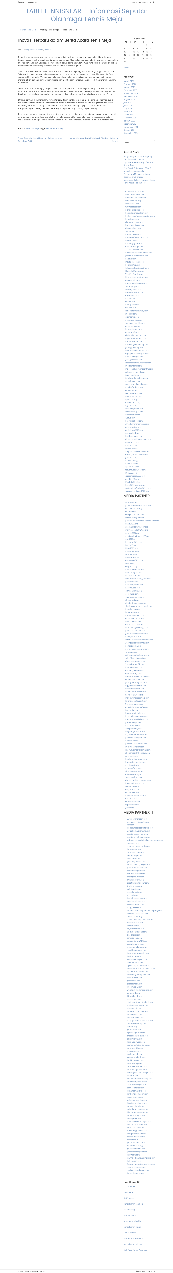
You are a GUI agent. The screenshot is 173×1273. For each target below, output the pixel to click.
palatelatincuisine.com (137, 867)
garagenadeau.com (133, 359)
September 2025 (131, 96)
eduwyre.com (131, 390)
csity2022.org (131, 566)
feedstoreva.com (132, 786)
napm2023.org (131, 463)
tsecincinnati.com (132, 575)
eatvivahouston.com (136, 873)
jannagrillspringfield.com (136, 682)
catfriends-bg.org (133, 200)
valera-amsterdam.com (137, 1100)
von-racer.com (131, 652)
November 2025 (131, 93)
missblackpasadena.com (137, 913)
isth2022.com (131, 502)
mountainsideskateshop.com (140, 1078)
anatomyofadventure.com (138, 1045)
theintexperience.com (134, 194)
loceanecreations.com (136, 1091)
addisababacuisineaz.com (138, 1170)
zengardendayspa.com (137, 947)
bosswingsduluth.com (135, 713)
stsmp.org (129, 231)
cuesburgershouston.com (138, 837)
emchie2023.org (132, 533)
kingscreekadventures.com (137, 277)
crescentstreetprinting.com (139, 846)
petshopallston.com (136, 901)
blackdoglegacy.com (136, 870)
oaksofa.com (131, 798)
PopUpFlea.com (132, 304)
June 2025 (128, 105)
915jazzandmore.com (134, 704)
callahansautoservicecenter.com (139, 639)
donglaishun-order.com (135, 691)
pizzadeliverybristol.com (136, 630)
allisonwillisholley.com (136, 1023)
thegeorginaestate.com (135, 731)
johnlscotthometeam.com (136, 378)
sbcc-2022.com (131, 448)
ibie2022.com (131, 445)
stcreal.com (130, 301)
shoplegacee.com (133, 289)
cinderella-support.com (135, 335)
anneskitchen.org (135, 916)
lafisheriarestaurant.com (136, 701)
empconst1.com (132, 332)
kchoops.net (132, 1075)
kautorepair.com (132, 612)
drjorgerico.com (132, 317)
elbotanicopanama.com (135, 603)
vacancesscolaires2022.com (137, 491)
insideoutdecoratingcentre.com (139, 369)
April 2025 (128, 111)
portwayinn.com (134, 1029)
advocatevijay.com (133, 427)
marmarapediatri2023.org (136, 530)
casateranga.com (134, 999)
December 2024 (130, 124)
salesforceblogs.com (134, 246)
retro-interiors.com (133, 393)
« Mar (126, 67)
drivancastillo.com (135, 1048)
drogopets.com (132, 789)
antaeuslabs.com (132, 280)
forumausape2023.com (135, 469)
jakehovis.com (131, 710)
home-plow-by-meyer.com (138, 864)
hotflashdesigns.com (134, 356)
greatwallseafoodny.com (138, 883)
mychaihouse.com (133, 725)
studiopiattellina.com (134, 679)
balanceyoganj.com (133, 243)
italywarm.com (133, 1154)
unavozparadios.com (134, 597)
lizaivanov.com (133, 858)
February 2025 (130, 117)
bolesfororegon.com (136, 1115)
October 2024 (129, 130)
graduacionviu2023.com (137, 941)
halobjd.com (130, 258)
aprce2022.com (132, 442)
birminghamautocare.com (136, 716)
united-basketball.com (137, 931)
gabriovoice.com (134, 889)
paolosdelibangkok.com (135, 737)
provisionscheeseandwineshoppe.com (142, 520)
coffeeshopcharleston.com (137, 655)
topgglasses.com (134, 907)
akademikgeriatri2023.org (136, 527)
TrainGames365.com (134, 249)
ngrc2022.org (131, 405)
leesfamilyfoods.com (134, 408)
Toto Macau (129, 1192)
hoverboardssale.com (134, 225)
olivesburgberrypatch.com (138, 974)
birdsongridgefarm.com (137, 1094)
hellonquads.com (132, 587)
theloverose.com (134, 886)
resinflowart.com (134, 892)
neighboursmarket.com (137, 1109)
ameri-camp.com (132, 326)
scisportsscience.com (136, 1167)
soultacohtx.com (132, 801)
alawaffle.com (133, 925)
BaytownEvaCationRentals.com (139, 252)
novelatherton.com (135, 1127)
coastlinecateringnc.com (137, 834)
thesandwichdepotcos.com (137, 350)
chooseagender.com (134, 222)
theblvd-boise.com (133, 396)
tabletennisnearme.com (135, 795)
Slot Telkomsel (130, 1232)
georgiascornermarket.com (137, 642)
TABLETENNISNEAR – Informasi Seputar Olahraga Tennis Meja (87, 15)
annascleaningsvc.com (137, 959)
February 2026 (130, 84)
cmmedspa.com (134, 1051)
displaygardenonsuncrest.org (138, 780)
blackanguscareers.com (137, 1112)
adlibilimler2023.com (134, 430)
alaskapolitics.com (133, 228)
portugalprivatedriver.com (137, 649)
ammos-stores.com (135, 1087)
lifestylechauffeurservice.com (138, 362)
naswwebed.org (132, 433)
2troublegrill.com (134, 996)
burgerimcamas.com (136, 1173)
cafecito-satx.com (134, 938)
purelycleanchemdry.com (136, 283)
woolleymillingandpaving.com (140, 990)
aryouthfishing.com (135, 928)
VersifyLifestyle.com (134, 274)
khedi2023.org (131, 523)
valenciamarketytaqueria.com (140, 919)
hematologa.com (134, 855)
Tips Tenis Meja (70, 29)
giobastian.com (134, 980)
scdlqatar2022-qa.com (134, 514)
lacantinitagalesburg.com (136, 627)
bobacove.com (131, 740)
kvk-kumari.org (134, 1161)
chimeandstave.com (135, 880)
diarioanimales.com (133, 591)
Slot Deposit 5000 (131, 1215)
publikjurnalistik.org (136, 1148)
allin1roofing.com (134, 1039)
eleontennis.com (132, 414)
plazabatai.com (132, 581)
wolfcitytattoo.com (135, 962)
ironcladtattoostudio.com (138, 953)
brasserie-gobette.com (135, 762)
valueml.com (130, 307)
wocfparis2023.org (133, 508)
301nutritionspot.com (136, 1084)
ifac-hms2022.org (133, 551)
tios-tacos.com (133, 935)
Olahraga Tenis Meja (49, 29)
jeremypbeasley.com (134, 347)
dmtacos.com (133, 843)
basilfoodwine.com (135, 1060)
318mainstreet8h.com (134, 664)
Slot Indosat (129, 1198)
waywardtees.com (133, 206)
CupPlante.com (132, 295)
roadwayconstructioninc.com (138, 750)
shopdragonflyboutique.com (137, 753)
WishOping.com (132, 286)
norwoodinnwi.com (135, 1106)
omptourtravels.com (136, 1136)
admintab (47, 49)
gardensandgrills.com (136, 1057)
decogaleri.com (132, 594)
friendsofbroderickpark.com (137, 676)
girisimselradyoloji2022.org (137, 536)
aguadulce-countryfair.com (137, 707)
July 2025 (127, 102)
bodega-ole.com (134, 1118)
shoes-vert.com (132, 600)
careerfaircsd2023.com (135, 476)
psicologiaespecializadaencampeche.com (145, 840)
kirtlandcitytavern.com (137, 1081)
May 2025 (128, 108)
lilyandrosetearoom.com (137, 971)
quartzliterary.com (133, 673)
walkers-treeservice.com (137, 1005)
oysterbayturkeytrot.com (138, 965)
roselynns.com (131, 240)
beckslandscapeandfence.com (140, 828)
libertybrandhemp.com (137, 1103)
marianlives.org (132, 203)
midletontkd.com (134, 1054)
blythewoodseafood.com (136, 734)
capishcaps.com (132, 804)
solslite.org (132, 1026)
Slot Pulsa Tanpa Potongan (135, 1250)
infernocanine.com (135, 1017)
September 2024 (131, 133)
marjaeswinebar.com (134, 615)
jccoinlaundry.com (133, 609)
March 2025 (129, 114)
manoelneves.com (133, 234)
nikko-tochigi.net (134, 1063)
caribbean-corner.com (137, 1066)
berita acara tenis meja (55, 128)
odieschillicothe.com (134, 624)
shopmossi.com (134, 1008)
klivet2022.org (131, 548)
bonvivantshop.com (134, 292)
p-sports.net (132, 895)
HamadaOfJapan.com (134, 271)
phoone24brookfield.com (136, 743)
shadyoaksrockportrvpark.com (138, 606)
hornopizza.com (134, 849)
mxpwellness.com (134, 1014)
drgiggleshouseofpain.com (137, 353)
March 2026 (129, 81)
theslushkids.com (134, 977)
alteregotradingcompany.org (138, 439)
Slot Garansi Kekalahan (134, 1238)
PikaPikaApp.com (132, 265)
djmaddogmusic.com (136, 1032)
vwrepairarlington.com (137, 819)
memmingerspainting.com (136, 344)
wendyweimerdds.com (135, 323)
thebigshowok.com (135, 876)
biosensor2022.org (133, 542)
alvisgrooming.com (133, 728)
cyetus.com (130, 417)
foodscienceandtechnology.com (141, 1164)
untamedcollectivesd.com (138, 1011)
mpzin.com (130, 298)
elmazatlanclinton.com (135, 618)
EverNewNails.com (133, 366)
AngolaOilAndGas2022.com (137, 451)
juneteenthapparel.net (137, 1151)
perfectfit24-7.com (133, 646)
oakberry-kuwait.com (134, 670)
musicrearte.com (132, 765)
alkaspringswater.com (135, 661)
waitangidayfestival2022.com (138, 488)
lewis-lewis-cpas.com (134, 411)
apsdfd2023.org (132, 466)
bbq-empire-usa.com (134, 783)
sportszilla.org (131, 756)
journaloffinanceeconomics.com (141, 1158)
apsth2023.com (132, 479)
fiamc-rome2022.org (134, 694)
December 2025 (130, 90)
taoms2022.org (132, 554)
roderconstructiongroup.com (138, 578)
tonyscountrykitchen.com (136, 719)
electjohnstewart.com (136, 1133)
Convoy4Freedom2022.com (137, 454)
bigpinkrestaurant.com (135, 338)
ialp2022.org (130, 545)
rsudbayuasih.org (135, 1145)
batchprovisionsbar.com (136, 759)
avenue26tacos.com (135, 904)
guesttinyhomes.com (136, 861)
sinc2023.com (131, 511)
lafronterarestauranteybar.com (141, 968)
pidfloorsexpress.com (134, 210)
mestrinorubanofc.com (137, 1124)
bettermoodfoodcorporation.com (140, 216)
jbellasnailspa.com (133, 722)
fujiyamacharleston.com (135, 685)
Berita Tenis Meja (28, 29)
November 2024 (131, 127)
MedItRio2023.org (133, 482)
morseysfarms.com (133, 768)
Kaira (34, 1271)
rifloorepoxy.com (134, 987)
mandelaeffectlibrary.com (136, 237)
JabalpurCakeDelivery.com (136, 255)
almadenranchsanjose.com (137, 424)
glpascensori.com (134, 983)
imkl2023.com (131, 473)
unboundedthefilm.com (135, 197)
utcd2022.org (131, 539)
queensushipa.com (133, 320)
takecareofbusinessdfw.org (137, 268)
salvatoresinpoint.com (135, 372)
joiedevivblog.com (135, 1097)
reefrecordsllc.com (135, 922)
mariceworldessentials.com (137, 698)
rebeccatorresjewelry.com (136, 310)
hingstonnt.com (132, 219)
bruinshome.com (134, 956)
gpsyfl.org (129, 807)
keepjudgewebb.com (136, 1042)
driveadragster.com (135, 852)
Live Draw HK (129, 1186)
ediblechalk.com (132, 792)
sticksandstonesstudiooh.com (140, 1002)
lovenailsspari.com (133, 667)
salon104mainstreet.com (136, 658)
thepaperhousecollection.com (140, 1020)
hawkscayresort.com (134, 584)
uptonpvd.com (133, 993)
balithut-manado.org (134, 436)
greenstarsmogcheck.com (136, 633)
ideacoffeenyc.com (133, 621)
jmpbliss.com (131, 314)
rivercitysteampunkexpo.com (140, 1072)
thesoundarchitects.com (137, 1035)
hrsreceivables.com (133, 329)
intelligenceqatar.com (134, 262)
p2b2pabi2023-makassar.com (138, 505)
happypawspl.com (133, 636)
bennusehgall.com (133, 572)
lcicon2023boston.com (135, 485)
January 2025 (129, 121)
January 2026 (129, 87)
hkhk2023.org (131, 460)
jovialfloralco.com (133, 375)
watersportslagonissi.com (136, 384)
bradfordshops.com (134, 421)
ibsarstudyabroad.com (135, 569)
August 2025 (129, 99)
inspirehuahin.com (133, 341)
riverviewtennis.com (134, 771)
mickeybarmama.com (134, 746)
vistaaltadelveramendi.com (138, 831)
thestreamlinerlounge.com (139, 1121)
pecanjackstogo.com (136, 944)
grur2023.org (131, 457)
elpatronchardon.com (134, 688)
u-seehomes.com (132, 381)
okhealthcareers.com (134, 191)
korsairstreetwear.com (137, 898)
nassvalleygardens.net (137, 1130)
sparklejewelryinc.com (136, 950)
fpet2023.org (131, 399)
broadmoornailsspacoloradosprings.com (145, 910)
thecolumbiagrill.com (134, 517)
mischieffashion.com (134, 387)
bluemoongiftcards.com (137, 1069)
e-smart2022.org (132, 402)
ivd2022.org (130, 563)
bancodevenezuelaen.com (136, 213)
